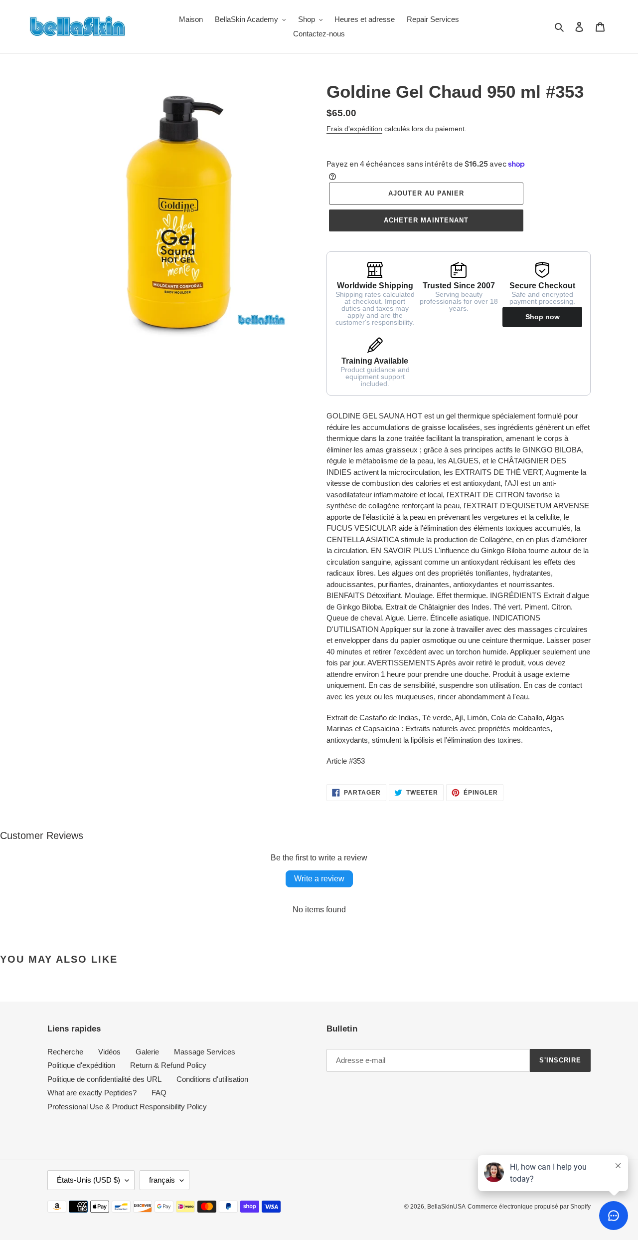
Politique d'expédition (81, 1065)
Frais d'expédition (354, 129)
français (162, 1180)
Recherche (65, 1051)
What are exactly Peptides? (92, 1092)
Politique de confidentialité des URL (104, 1079)
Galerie (147, 1051)
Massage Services (204, 1051)
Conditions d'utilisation (212, 1079)
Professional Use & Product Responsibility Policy (127, 1106)
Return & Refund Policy (168, 1065)
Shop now (542, 317)
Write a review (319, 878)
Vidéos (109, 1051)
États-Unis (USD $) (88, 1180)
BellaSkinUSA (446, 1206)
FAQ (159, 1092)
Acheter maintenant (426, 220)
